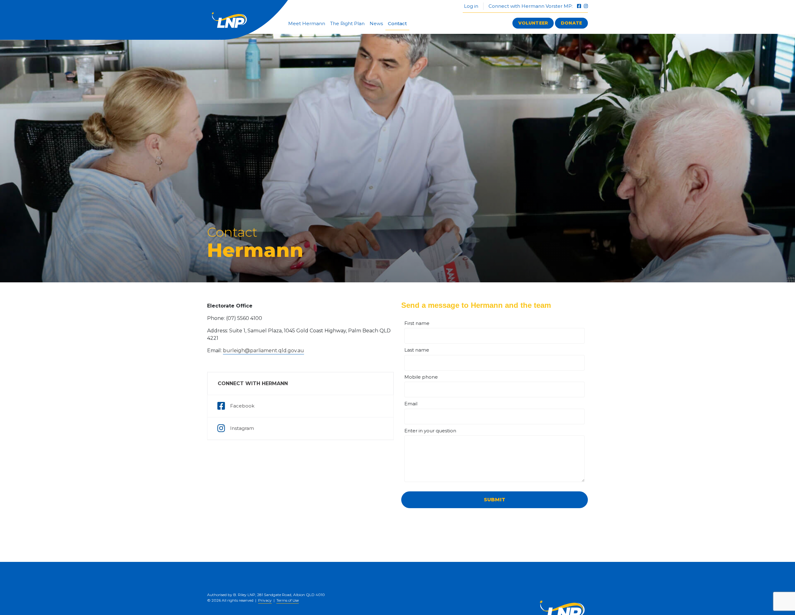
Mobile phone (421, 377)
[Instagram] (586, 6)
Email (410, 404)
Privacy (265, 600)
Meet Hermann (306, 23)
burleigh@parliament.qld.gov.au (263, 350)
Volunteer (533, 23)
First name (416, 323)
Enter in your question (430, 431)
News (376, 23)
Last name (416, 350)
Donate (571, 23)
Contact (397, 23)
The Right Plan (347, 23)
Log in (470, 6)
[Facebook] (579, 6)
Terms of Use (287, 600)
